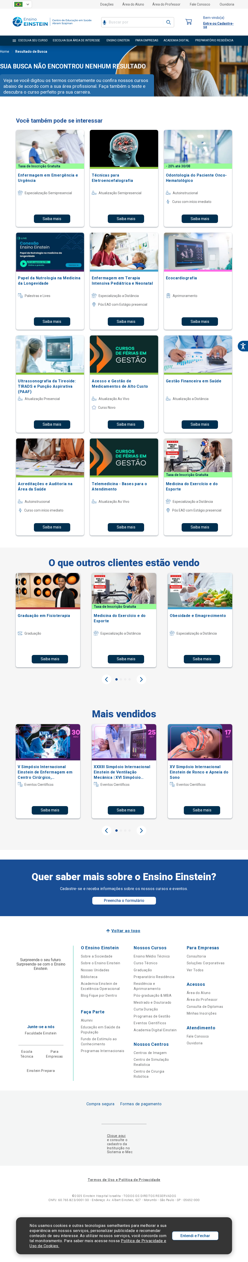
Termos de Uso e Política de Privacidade (124, 1180)
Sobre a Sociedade (97, 956)
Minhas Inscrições (202, 1013)
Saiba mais (52, 218)
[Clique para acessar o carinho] (189, 22)
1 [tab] (116, 679)
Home (4, 51)
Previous (106, 679)
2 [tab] (121, 679)
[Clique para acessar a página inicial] (52, 27)
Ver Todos (195, 970)
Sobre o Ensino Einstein (100, 963)
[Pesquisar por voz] (104, 22)
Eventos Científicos (150, 1023)
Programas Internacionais (102, 1051)
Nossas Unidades (95, 970)
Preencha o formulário (124, 900)
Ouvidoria (227, 4)
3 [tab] (125, 679)
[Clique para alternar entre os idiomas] (22, 4)
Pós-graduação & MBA (152, 995)
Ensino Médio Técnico (152, 956)
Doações (107, 4)
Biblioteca (89, 977)
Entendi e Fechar (195, 1235)
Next (141, 679)
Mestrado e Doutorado (152, 1002)
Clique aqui (116, 1136)
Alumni (87, 1020)
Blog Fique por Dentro (99, 995)
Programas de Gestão (152, 1016)
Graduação (143, 970)
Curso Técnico (145, 963)
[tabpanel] (48, 620)
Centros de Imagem (150, 1053)
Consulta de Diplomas (205, 1007)
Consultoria (196, 956)
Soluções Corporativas (206, 963)
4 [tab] (129, 679)
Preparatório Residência (154, 977)
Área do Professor (166, 4)
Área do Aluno (133, 4)
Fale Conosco (200, 4)
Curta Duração (146, 1009)
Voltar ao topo (125, 930)
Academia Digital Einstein (155, 1030)
